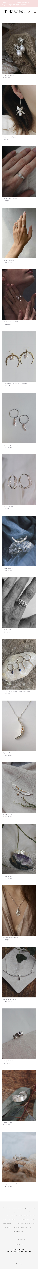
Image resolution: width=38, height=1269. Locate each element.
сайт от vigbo (19, 1263)
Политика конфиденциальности (19, 1251)
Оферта (19, 1244)
